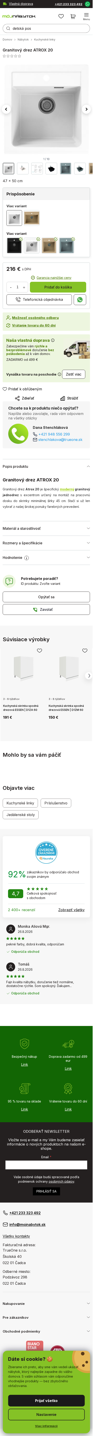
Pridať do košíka (58, 287)
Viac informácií (46, 1426)
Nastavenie (46, 1414)
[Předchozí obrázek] (6, 109)
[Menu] (86, 16)
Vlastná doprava (21, 4)
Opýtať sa (46, 597)
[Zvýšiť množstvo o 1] (24, 287)
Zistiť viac (73, 374)
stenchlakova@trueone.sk (60, 440)
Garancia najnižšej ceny (54, 278)
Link (24, 1064)
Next (88, 675)
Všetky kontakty (16, 1236)
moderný (67, 489)
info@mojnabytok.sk (27, 1224)
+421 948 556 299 (54, 434)
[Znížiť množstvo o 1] (11, 287)
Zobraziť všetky (71, 910)
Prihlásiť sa (46, 1191)
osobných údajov (61, 1181)
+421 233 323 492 (68, 4)
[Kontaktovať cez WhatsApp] (87, 3)
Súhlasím (46, 1400)
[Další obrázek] (86, 109)
